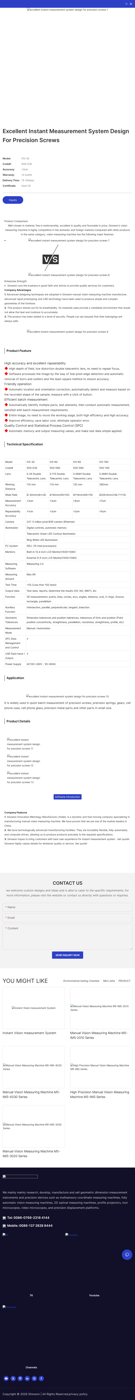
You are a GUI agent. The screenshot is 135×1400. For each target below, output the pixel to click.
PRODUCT (125, 980)
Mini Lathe (109, 980)
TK (31, 1295)
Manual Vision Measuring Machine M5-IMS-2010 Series (99, 1035)
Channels (31, 1367)
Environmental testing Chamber (81, 980)
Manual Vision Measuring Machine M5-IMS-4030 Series (31, 1094)
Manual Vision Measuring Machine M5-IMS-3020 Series (31, 1153)
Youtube (94, 1295)
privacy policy (78, 1394)
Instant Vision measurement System (29, 1033)
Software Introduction (67, 796)
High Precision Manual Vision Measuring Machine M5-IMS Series (99, 1094)
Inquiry (13, 199)
